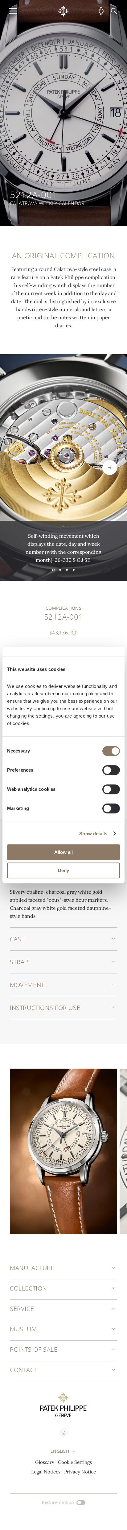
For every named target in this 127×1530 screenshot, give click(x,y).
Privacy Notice (80, 1472)
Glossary (44, 1462)
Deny (63, 870)
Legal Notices (45, 1472)
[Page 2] (60, 570)
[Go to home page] (63, 11)
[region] (63, 113)
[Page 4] (74, 570)
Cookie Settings (75, 1462)
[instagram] (63, 1432)
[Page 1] (53, 570)
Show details (93, 833)
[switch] (111, 770)
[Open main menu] (12, 11)
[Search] (114, 11)
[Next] (109, 467)
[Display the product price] (74, 632)
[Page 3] (67, 570)
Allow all (63, 852)
